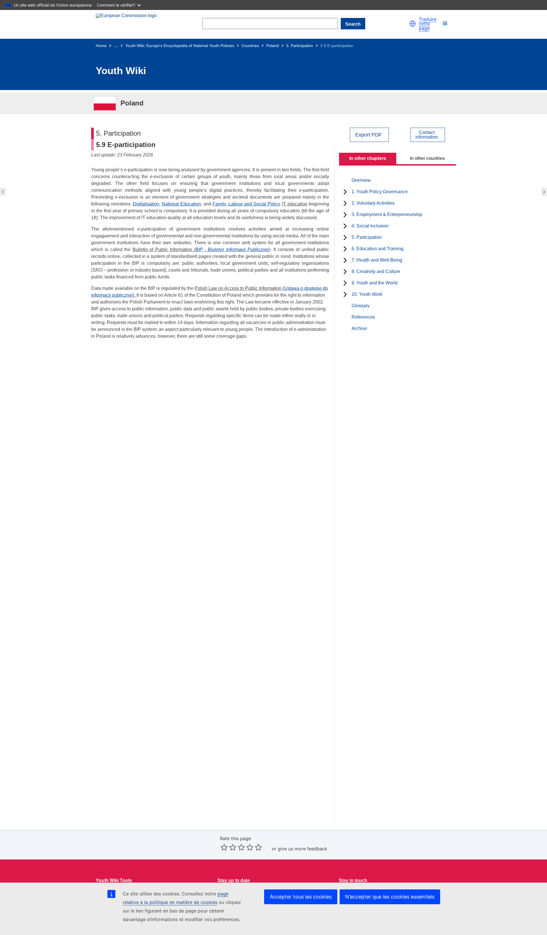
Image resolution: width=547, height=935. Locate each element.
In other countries (427, 158)
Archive (359, 328)
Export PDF (368, 135)
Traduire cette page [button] (427, 23)
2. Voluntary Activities (373, 203)
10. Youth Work (367, 294)
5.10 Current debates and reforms (545, 192)
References (363, 317)
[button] (412, 23)
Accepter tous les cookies (301, 897)
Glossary (361, 305)
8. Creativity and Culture (376, 271)
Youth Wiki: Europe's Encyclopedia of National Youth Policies (179, 45)
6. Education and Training (377, 248)
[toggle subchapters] (345, 191)
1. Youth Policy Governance (380, 191)
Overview (361, 180)
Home (101, 45)
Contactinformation (426, 134)
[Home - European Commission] (127, 23)
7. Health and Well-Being (377, 260)
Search (353, 24)
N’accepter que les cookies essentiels (389, 897)
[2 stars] (228, 847)
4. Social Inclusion (370, 225)
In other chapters (367, 158)
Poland (272, 45)
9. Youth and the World (374, 282)
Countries (250, 45)
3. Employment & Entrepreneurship (387, 214)
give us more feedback (302, 849)
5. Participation (299, 45)
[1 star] (224, 847)
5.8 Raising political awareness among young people (2, 192)
